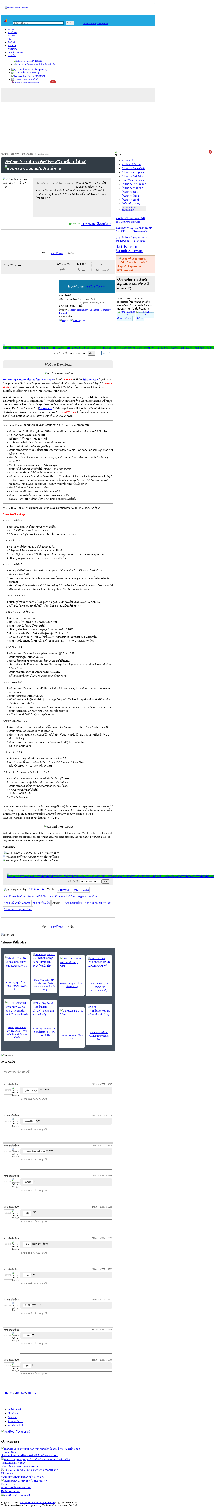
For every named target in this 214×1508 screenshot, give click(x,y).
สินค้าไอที (12, 45)
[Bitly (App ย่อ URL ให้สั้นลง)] (71, 1013)
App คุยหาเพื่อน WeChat (97, 902)
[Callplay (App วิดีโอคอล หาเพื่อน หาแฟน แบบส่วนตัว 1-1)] (16, 962)
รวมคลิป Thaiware (15, 52)
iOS (66, 320)
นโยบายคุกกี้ (65, 1499)
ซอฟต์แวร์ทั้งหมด (131, 164)
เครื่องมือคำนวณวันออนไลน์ (26, 83)
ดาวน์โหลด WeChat (14, 896)
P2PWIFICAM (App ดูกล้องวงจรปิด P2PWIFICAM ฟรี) (99, 987)
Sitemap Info (128, 209)
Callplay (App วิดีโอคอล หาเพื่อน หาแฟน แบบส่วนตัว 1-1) (17, 985)
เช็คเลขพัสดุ (39, 76)
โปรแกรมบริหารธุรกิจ (134, 184)
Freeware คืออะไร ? (96, 224)
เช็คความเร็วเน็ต (124, 318)
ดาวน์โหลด (12, 32)
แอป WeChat (64, 889)
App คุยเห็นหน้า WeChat (17, 902)
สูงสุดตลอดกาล (140, 239)
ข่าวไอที (11, 36)
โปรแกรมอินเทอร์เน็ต (133, 168)
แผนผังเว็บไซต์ (15, 1425)
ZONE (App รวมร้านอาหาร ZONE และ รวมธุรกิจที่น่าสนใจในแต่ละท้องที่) (16, 1032)
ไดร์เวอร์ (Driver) (131, 203)
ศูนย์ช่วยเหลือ (15, 1409)
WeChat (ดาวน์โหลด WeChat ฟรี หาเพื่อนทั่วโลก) (99, 1035)
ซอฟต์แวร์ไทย (123, 220)
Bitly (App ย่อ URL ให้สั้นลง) (72, 1037)
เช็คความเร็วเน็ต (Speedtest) (34, 69)
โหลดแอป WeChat (37, 896)
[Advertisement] (107, 127)
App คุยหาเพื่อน (73, 902)
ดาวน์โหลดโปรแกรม (95, 286)
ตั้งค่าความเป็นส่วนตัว (13, 1499)
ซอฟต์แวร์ (37, 61)
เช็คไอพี (139, 319)
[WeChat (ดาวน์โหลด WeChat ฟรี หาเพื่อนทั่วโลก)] (99, 1011)
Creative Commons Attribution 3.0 (37, 1502)
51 (29, 1392)
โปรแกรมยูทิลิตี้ (130, 199)
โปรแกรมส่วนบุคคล (133, 172)
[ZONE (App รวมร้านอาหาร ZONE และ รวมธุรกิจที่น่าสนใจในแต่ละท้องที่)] (16, 1009)
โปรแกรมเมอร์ (130, 192)
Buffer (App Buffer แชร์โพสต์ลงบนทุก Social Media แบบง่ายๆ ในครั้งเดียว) (44, 985)
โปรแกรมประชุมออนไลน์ (18, 909)
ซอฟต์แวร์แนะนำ (142, 230)
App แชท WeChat (87, 896)
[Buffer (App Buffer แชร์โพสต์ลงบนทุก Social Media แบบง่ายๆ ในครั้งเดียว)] (44, 960)
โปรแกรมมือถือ (27, 154)
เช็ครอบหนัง (13, 49)
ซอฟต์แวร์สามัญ (124, 230)
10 (24, 1392)
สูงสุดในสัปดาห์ (124, 239)
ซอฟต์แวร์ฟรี (138, 220)
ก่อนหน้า (8, 1392)
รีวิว (9, 39)
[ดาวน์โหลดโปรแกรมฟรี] (16, 8)
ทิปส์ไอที (11, 42)
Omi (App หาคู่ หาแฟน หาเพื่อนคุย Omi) (71, 985)
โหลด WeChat (81, 889)
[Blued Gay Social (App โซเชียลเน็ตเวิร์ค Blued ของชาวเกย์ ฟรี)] (44, 1009)
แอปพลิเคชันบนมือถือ (45, 64)
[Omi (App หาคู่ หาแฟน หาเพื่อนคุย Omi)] (71, 962)
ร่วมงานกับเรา (15, 1421)
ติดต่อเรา (12, 1417)
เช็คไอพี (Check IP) (30, 73)
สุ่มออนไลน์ (32, 79)
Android (83, 320)
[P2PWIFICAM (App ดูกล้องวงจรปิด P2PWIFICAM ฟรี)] (99, 962)
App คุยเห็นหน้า (41, 902)
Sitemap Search (129, 207)
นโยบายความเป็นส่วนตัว (41, 1499)
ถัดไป (33, 1392)
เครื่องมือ (12, 55)
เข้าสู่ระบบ (102, 23)
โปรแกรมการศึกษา (132, 188)
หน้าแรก (11, 29)
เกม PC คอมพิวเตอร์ (133, 180)
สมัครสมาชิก (89, 23)
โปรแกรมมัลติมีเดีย (132, 176)
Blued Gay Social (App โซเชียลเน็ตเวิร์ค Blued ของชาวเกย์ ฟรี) (44, 1032)
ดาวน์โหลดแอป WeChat (63, 896)
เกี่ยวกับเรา (13, 1413)
